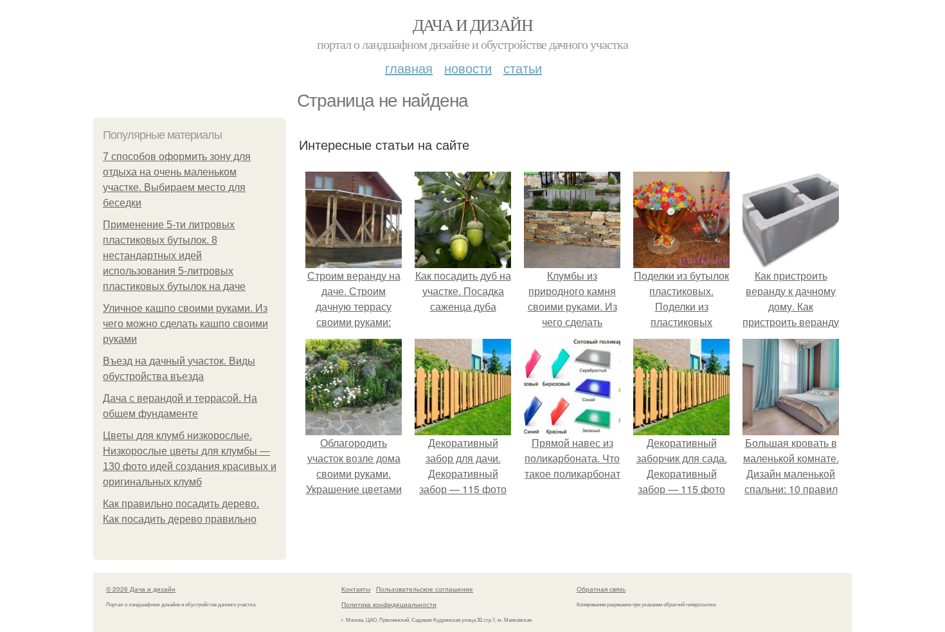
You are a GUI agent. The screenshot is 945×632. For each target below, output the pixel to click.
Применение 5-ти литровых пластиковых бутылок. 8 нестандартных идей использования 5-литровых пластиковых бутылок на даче (174, 255)
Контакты (355, 588)
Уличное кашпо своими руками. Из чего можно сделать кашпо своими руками (185, 324)
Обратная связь (601, 588)
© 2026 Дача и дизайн (141, 588)
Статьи (522, 68)
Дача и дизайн (472, 24)
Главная (409, 68)
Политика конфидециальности (389, 604)
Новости (468, 68)
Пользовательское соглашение (424, 588)
